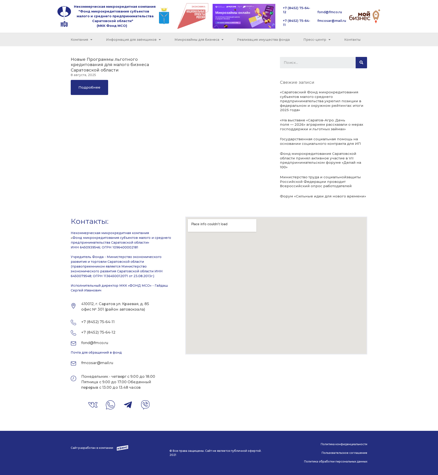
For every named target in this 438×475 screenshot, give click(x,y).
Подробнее (89, 87)
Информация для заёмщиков (131, 40)
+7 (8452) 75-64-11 (98, 322)
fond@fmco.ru (329, 12)
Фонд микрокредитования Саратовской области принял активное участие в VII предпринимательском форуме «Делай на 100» (320, 160)
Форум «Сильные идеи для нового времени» (323, 196)
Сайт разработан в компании (92, 447)
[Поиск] (361, 62)
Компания (79, 40)
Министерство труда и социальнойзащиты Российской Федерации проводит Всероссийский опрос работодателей (320, 181)
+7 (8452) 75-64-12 (98, 332)
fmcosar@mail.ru (331, 21)
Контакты (352, 40)
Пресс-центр (314, 40)
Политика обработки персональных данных (335, 461)
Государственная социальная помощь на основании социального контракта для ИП (320, 141)
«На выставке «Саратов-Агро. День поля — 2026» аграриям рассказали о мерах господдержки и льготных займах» (321, 124)
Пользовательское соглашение (344, 453)
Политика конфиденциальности (344, 444)
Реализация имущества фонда (263, 40)
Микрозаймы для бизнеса (197, 40)
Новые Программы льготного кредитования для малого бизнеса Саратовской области (110, 65)
